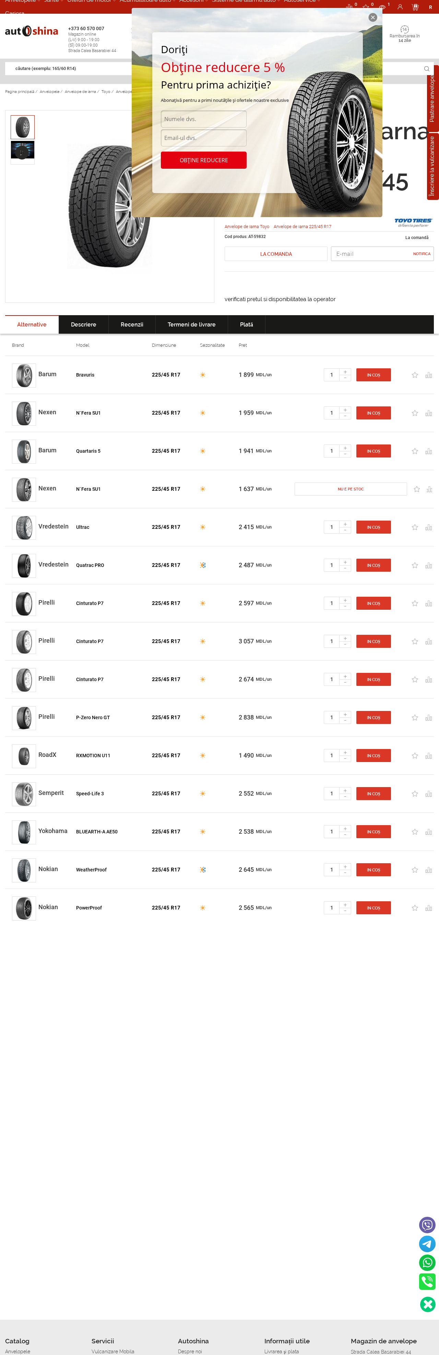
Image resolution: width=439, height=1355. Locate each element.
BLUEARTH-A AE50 (97, 831)
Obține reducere (204, 160)
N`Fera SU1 (88, 413)
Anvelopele (17, 1351)
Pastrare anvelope (432, 98)
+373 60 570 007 (92, 39)
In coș (373, 375)
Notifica (421, 254)
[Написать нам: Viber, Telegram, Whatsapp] (428, 1304)
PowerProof (89, 908)
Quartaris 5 (88, 451)
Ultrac (82, 527)
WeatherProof (91, 869)
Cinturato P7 (90, 603)
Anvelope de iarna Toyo (247, 226)
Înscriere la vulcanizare (432, 167)
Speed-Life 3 (90, 793)
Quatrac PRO (90, 565)
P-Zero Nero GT (93, 717)
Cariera (14, 13)
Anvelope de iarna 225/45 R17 (302, 226)
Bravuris (85, 375)
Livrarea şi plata (281, 1351)
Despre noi (190, 1351)
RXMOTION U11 (93, 755)
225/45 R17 (166, 375)
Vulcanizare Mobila (113, 1351)
